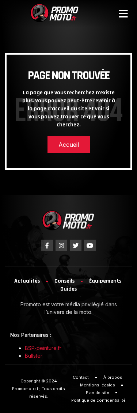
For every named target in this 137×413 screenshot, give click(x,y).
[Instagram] (61, 245)
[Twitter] (75, 245)
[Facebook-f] (47, 245)
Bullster (33, 356)
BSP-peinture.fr (43, 348)
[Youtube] (90, 245)
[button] (123, 13)
